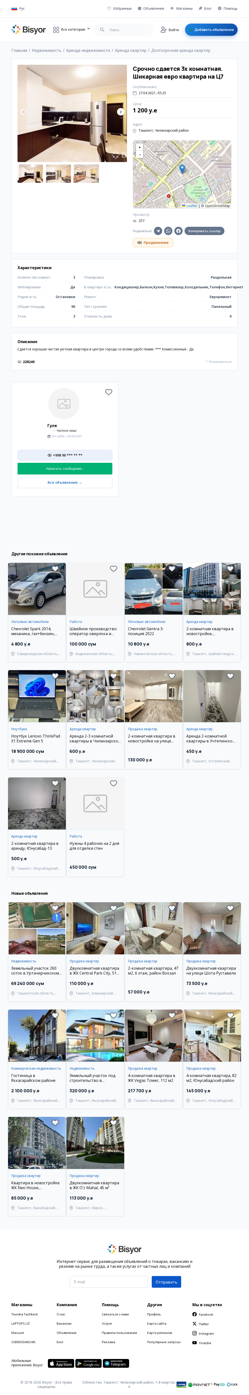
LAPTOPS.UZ (20, 1323)
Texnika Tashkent (24, 1314)
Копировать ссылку (204, 231)
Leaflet (191, 205)
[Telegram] (158, 231)
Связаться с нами (115, 1314)
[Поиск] (102, 30)
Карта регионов (159, 1333)
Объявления (66, 1333)
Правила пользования (119, 1333)
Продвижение (156, 242)
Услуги (107, 1323)
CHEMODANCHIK (23, 1342)
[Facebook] (178, 231)
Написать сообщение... (65, 468)
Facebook (206, 1314)
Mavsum (17, 1333)
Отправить (166, 1282)
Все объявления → (65, 482)
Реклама (108, 1342)
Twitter (204, 1324)
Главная (19, 50)
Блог (60, 1342)
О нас (61, 1314)
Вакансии (64, 1323)
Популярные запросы (164, 1342)
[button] (120, 112)
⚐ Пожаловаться (218, 361)
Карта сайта (156, 1323)
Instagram (206, 1333)
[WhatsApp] (168, 231)
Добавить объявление (214, 29)
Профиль (154, 1314)
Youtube (205, 1343)
